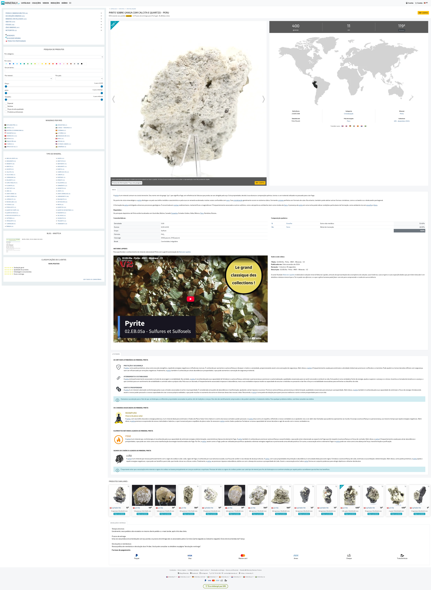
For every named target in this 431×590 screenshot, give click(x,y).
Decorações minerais (15, 16)
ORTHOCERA (62, 202)
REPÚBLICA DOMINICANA (15, 130)
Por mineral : (9, 75)
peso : (7, 90)
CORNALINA (10, 177)
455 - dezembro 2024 (402, 121)
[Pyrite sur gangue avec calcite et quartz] (343, 126)
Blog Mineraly (184, 573)
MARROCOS (12, 136)
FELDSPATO (62, 182)
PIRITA (60, 204)
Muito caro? (402, 30)
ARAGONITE (62, 166)
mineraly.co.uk (185, 577)
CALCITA (10, 172)
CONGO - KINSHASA (65, 127)
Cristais (121, 8)
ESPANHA (62, 130)
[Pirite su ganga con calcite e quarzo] (354, 126)
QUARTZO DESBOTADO (65, 210)
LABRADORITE (63, 196)
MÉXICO (10, 138)
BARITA (60, 169)
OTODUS (10, 204)
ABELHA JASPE (12, 158)
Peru (348, 121)
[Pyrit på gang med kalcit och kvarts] (365, 126)
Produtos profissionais (16, 41)
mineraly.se (261, 577)
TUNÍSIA (10, 144)
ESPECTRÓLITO (11, 182)
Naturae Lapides (185, 252)
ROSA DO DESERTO (13, 215)
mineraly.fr (172, 577)
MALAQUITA (62, 199)
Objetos (10, 22)
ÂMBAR (9, 226)
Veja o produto (119, 514)
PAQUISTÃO (11, 141)
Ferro (288, 227)
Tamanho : (8, 97)
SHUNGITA (61, 218)
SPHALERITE (11, 221)
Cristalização (131, 8)
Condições (173, 570)
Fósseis (10, 25)
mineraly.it (213, 577)
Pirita (402, 114)
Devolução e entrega (217, 570)
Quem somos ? (205, 570)
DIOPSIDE (61, 177)
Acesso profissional (232, 570)
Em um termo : (9, 67)
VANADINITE (62, 223)
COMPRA (423, 13)
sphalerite (116, 507)
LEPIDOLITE (10, 199)
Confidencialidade (193, 570)
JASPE (60, 191)
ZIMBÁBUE (62, 146)
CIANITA (60, 174)
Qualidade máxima (13, 38)
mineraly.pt (249, 577)
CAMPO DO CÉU (63, 172)
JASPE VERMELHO (63, 193)
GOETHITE (10, 188)
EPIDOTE (61, 180)
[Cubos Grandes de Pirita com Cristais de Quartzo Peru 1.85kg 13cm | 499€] (350, 495)
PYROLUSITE (11, 207)
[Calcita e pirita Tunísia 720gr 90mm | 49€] (142, 495)
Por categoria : (9, 54)
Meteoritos (11, 30)
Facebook (194, 573)
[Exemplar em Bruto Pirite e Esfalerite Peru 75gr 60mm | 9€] (419, 495)
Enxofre (289, 223)
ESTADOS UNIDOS (64, 144)
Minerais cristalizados (16, 19)
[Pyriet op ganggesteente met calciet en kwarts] (362, 126)
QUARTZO (61, 207)
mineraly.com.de (199, 577)
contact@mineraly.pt (230, 573)
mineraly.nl (237, 577)
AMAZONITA (11, 161)
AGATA (60, 158)
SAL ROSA (61, 215)
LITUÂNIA (62, 133)
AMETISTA (61, 161)
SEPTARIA (10, 218)
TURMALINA (10, 223)
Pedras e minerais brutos (17, 13)
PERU (61, 138)
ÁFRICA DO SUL (12, 146)
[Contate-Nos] (70, 3)
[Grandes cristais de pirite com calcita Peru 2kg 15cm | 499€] (396, 495)
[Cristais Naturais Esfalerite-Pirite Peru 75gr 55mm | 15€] (119, 495)
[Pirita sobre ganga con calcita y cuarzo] (358, 126)
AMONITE (10, 163)
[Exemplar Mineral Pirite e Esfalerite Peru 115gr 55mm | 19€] (373, 495)
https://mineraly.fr (247, 573)
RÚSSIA (61, 141)
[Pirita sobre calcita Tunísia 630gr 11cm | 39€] (234, 495)
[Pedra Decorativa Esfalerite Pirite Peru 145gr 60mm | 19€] (327, 495)
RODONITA (61, 212)
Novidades (10, 35)
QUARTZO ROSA (12, 212)
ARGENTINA (62, 125)
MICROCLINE (11, 202)
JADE (8, 191)
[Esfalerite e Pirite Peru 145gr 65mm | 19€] (304, 495)
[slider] (6, 86)
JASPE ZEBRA (11, 196)
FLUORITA (10, 185)
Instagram (204, 573)
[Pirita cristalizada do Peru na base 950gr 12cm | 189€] (188, 495)
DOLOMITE (10, 180)
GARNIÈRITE (62, 185)
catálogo (113, 8)
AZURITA (10, 169)
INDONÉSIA (11, 133)
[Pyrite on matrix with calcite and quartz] (346, 126)
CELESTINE (10, 174)
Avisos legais (182, 570)
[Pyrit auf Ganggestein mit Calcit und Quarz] (350, 126)
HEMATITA (61, 188)
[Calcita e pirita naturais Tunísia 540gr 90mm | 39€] (165, 495)
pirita (137, 507)
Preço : (7, 83)
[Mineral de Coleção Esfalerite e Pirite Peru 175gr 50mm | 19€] (211, 495)
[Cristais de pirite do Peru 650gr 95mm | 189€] (280, 495)
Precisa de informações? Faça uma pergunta (127, 183)
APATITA (9, 166)
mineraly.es (225, 577)
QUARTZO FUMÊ (12, 210)
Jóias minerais (12, 27)
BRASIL (10, 127)
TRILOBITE (61, 221)
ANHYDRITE (61, 163)
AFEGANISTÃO (12, 125)
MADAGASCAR (64, 136)
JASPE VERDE (11, 193)
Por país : (59, 75)
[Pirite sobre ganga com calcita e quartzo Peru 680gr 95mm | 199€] (257, 495)
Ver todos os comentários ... (93, 279)
